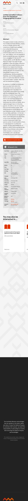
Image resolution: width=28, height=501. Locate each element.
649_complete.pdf (14, 204)
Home (4, 8)
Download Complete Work (13, 140)
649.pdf (12, 201)
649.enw (12, 199)
